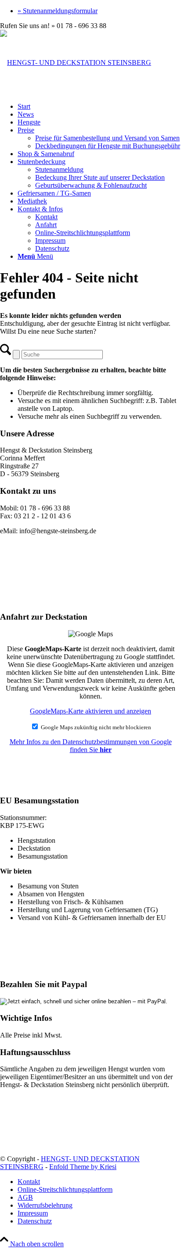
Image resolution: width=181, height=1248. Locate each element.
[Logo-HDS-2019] (75, 62)
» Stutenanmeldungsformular (58, 10)
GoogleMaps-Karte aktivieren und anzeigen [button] (90, 711)
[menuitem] (99, 11)
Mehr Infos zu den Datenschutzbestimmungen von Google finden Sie (91, 745)
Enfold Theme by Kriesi (82, 1166)
